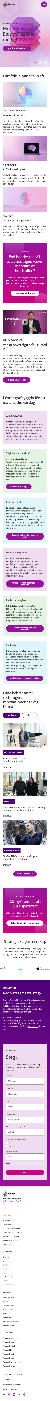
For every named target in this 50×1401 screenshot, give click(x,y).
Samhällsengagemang (11, 1321)
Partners (6, 1313)
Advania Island (8, 1354)
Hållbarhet (7, 1301)
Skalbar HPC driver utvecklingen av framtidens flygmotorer (21, 857)
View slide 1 (34, 63)
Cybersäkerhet (8, 1224)
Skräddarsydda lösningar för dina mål (25, 584)
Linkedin (14, 1394)
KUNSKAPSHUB (7, 1251)
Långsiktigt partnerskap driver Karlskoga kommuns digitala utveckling (24, 809)
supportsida (33, 1026)
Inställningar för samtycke (12, 1384)
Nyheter (29, 715)
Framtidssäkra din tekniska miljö (25, 536)
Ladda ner (6, 1269)
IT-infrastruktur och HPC (12, 1232)
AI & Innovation (8, 1220)
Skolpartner (7, 1244)
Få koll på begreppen (16, 380)
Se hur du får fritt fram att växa (25, 923)
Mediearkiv (7, 1317)
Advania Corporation (10, 1338)
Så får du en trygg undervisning (24, 678)
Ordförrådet (7, 1277)
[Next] (45, 62)
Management (8, 1309)
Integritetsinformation (11, 1389)
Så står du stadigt (18, 486)
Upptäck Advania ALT (17, 48)
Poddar (5, 1281)
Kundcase (11, 715)
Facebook (9, 1394)
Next (25, 1172)
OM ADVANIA (7, 1292)
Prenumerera (8, 1285)
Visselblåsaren (8, 1325)
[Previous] (40, 62)
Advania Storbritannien (11, 1362)
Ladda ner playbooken (25, 293)
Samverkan (9, 802)
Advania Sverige (9, 1366)
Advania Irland (8, 1350)
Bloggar (6, 1257)
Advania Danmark (9, 1342)
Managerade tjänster (11, 1236)
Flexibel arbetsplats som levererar (25, 628)
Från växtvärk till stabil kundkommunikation (15, 760)
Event (5, 1261)
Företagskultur (8, 1297)
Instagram (19, 1394)
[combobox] (25, 1132)
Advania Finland (9, 1346)
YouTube (4, 1394)
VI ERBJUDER (7, 1215)
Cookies (6, 1379)
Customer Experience (13, 753)
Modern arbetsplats (10, 1240)
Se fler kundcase (25, 874)
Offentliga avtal (9, 1305)
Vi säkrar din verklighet (16, 115)
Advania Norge (8, 1358)
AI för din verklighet (14, 169)
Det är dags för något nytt (16, 220)
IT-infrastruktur (11, 851)
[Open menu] (44, 4)
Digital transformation (11, 1228)
